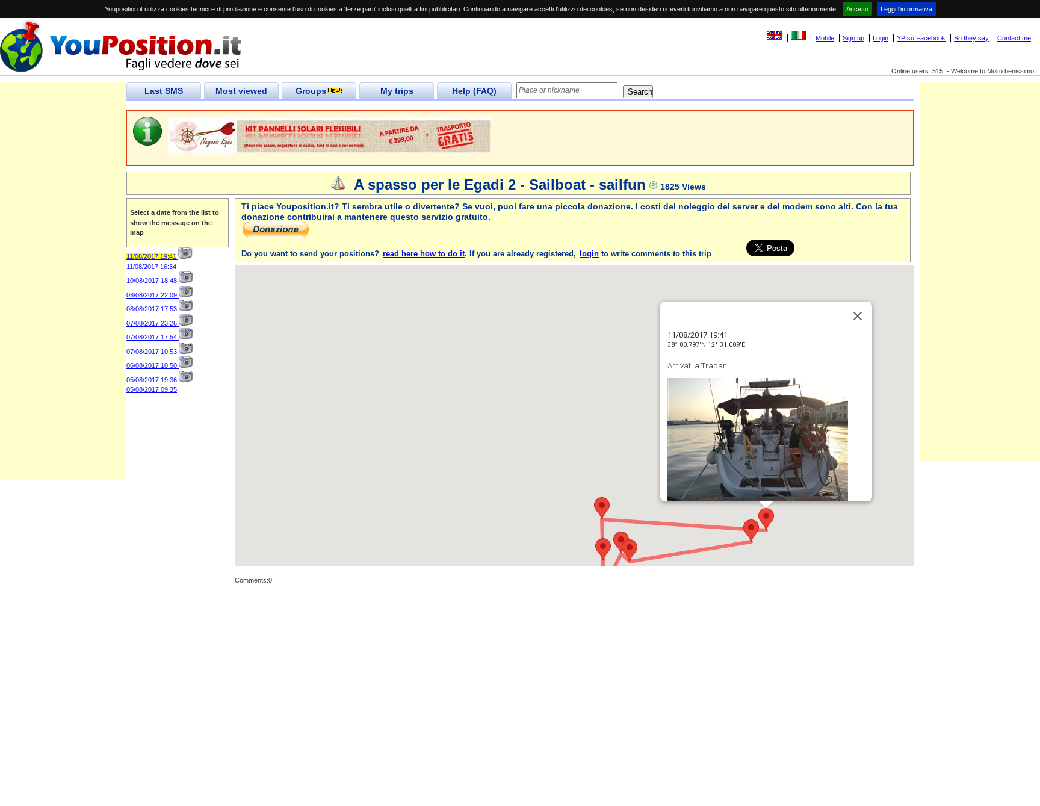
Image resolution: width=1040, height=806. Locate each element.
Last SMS (163, 91)
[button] (766, 519)
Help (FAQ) (474, 91)
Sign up (853, 38)
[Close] (857, 316)
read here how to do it (424, 253)
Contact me (1014, 38)
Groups (311, 91)
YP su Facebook (921, 38)
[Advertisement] (63, 299)
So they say (971, 38)
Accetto (857, 9)
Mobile (825, 38)
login (589, 253)
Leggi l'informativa (906, 9)
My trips (396, 91)
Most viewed (241, 91)
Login (880, 38)
